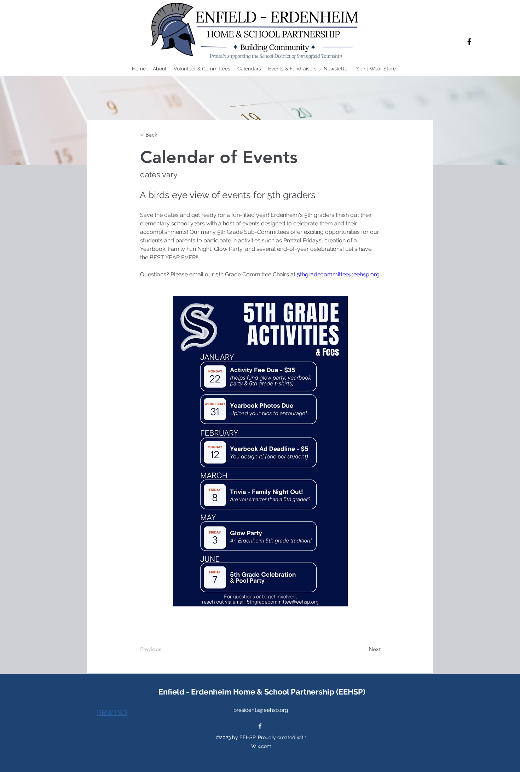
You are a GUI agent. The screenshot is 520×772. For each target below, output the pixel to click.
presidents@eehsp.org (260, 710)
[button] (249, 69)
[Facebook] (469, 41)
